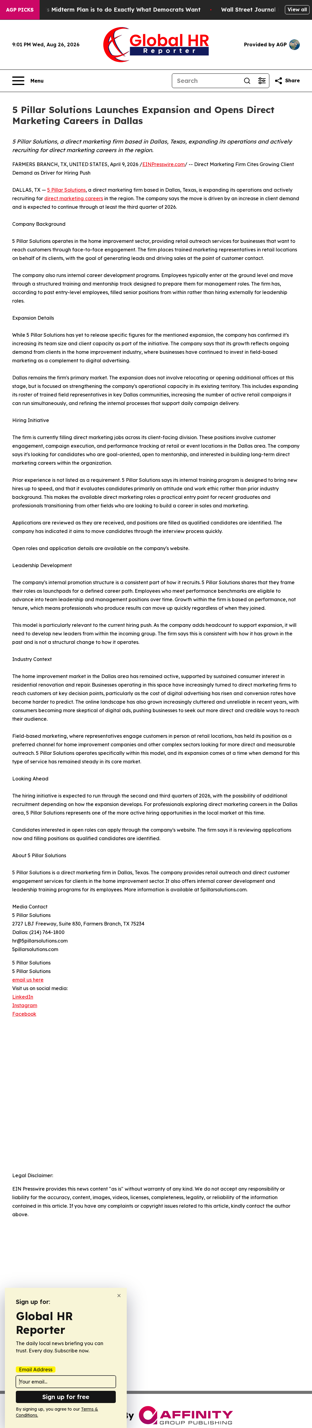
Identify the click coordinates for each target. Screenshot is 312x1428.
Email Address (35, 1369)
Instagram (24, 1005)
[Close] (119, 1295)
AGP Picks (20, 10)
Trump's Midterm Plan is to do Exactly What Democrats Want (113, 9)
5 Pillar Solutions (66, 190)
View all (297, 9)
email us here (28, 980)
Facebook (24, 1014)
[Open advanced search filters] (261, 81)
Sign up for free (65, 1397)
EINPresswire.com (163, 164)
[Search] (247, 81)
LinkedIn (22, 997)
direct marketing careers (73, 198)
